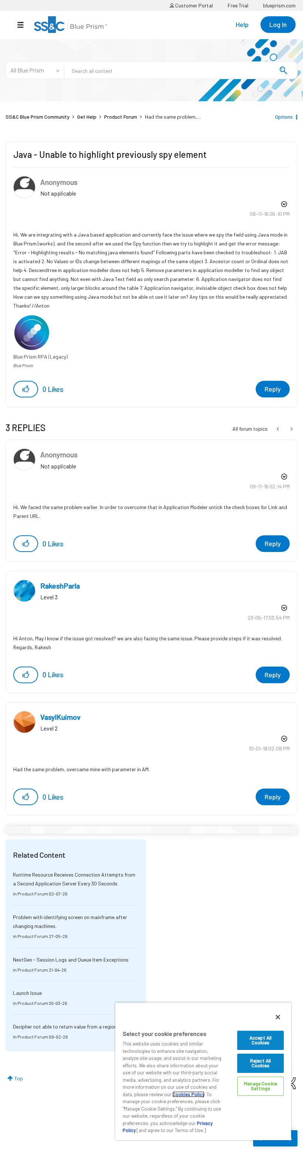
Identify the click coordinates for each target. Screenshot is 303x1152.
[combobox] (180, 70)
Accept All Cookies (260, 1040)
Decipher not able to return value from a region (65, 1026)
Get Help (86, 116)
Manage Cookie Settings (260, 1086)
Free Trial (238, 5)
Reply (273, 389)
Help (242, 24)
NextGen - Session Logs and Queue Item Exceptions (71, 959)
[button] (25, 389)
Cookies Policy (188, 1094)
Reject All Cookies (260, 1063)
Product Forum (120, 116)
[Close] (278, 1017)
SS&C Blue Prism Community (37, 116)
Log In (278, 24)
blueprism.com (279, 5)
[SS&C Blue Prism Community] (71, 24)
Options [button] (284, 116)
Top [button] (18, 1078)
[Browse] (24, 24)
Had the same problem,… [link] (173, 116)
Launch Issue (27, 993)
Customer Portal (193, 5)
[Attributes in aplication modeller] (291, 429)
